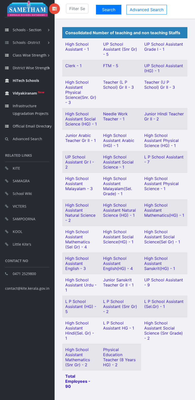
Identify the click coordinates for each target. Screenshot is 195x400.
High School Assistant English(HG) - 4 (118, 263)
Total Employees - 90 (77, 381)
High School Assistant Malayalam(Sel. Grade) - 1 (117, 186)
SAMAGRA (21, 180)
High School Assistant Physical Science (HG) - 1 (161, 140)
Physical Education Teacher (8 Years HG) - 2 (119, 357)
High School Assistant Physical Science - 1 (161, 183)
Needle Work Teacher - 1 (115, 116)
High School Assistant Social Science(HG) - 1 (118, 236)
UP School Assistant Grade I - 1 (163, 47)
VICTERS (19, 206)
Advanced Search (27, 138)
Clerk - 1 (73, 65)
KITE (16, 168)
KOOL (17, 231)
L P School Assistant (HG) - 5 (80, 306)
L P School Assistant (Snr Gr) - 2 (120, 306)
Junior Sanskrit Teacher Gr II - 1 (118, 282)
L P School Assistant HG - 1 (118, 325)
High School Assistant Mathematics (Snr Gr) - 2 (77, 357)
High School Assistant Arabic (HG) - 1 (118, 140)
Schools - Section (27, 29)
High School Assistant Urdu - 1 (80, 285)
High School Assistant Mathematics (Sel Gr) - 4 (77, 239)
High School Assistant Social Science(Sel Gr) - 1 (162, 236)
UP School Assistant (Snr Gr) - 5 (120, 49)
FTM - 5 (110, 65)
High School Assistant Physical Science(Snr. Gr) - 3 (80, 92)
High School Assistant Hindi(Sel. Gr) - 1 (79, 330)
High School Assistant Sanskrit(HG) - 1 (159, 263)
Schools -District (26, 42)
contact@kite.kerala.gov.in (27, 288)
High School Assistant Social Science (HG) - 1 (81, 118)
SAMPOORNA (24, 218)
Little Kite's (22, 244)
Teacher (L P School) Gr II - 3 (118, 85)
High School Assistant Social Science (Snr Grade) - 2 (163, 330)
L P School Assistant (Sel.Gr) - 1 (164, 304)
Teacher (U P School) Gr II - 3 (159, 85)
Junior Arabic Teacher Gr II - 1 (80, 138)
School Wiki (22, 193)
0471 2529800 (24, 273)
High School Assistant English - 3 (77, 263)
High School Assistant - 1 (77, 47)
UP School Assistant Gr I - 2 (79, 162)
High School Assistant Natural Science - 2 (80, 213)
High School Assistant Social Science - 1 (118, 162)
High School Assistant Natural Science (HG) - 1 (119, 210)
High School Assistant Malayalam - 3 (79, 183)
